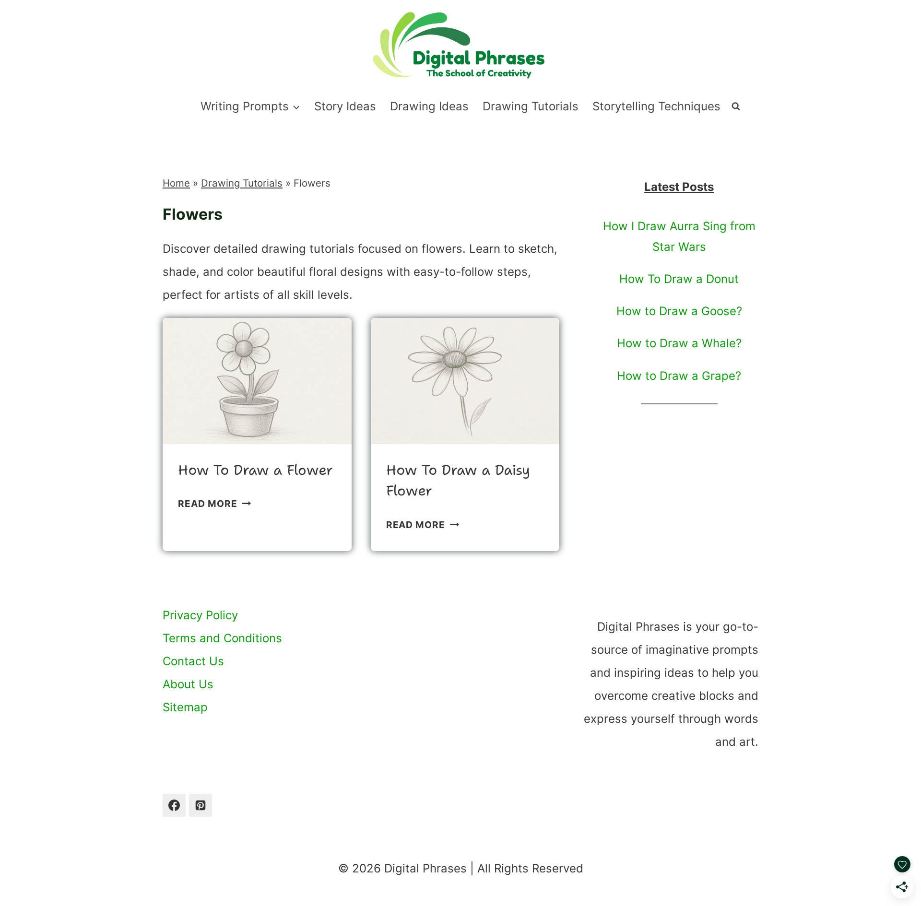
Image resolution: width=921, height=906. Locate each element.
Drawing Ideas (429, 106)
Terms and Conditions (222, 638)
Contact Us (193, 661)
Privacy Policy (200, 615)
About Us (188, 684)
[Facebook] (174, 805)
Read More (214, 503)
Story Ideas (345, 106)
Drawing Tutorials (531, 106)
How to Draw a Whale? (679, 343)
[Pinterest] (200, 805)
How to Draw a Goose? (679, 311)
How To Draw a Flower (255, 469)
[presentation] (257, 381)
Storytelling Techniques (656, 106)
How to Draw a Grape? (679, 376)
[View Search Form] (735, 106)
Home (176, 183)
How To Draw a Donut (679, 279)
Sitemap (185, 707)
